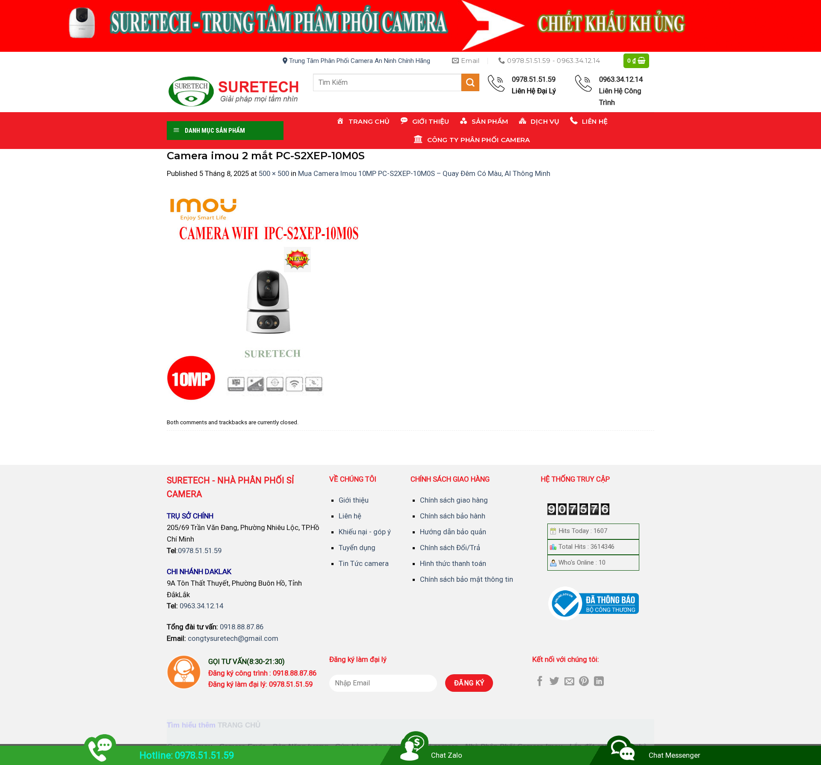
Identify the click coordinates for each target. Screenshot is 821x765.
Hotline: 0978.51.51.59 (186, 755)
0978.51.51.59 (199, 550)
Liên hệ (350, 516)
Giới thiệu (354, 500)
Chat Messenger (674, 755)
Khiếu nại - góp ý (365, 531)
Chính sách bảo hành (452, 516)
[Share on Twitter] (554, 682)
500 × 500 (274, 173)
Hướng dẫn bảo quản (453, 531)
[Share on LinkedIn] (599, 682)
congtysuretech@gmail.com (233, 638)
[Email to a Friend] (569, 682)
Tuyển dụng (357, 547)
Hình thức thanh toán (453, 563)
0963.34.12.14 (201, 605)
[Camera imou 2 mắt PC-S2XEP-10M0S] (274, 296)
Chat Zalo (446, 755)
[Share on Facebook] (540, 682)
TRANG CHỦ (239, 725)
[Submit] (470, 82)
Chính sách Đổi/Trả (450, 547)
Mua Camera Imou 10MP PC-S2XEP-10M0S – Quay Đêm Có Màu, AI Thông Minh (424, 173)
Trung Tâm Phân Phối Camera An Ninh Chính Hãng (358, 61)
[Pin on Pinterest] (584, 682)
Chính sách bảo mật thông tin (466, 579)
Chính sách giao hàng (454, 500)
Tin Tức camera (364, 563)
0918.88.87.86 (241, 626)
